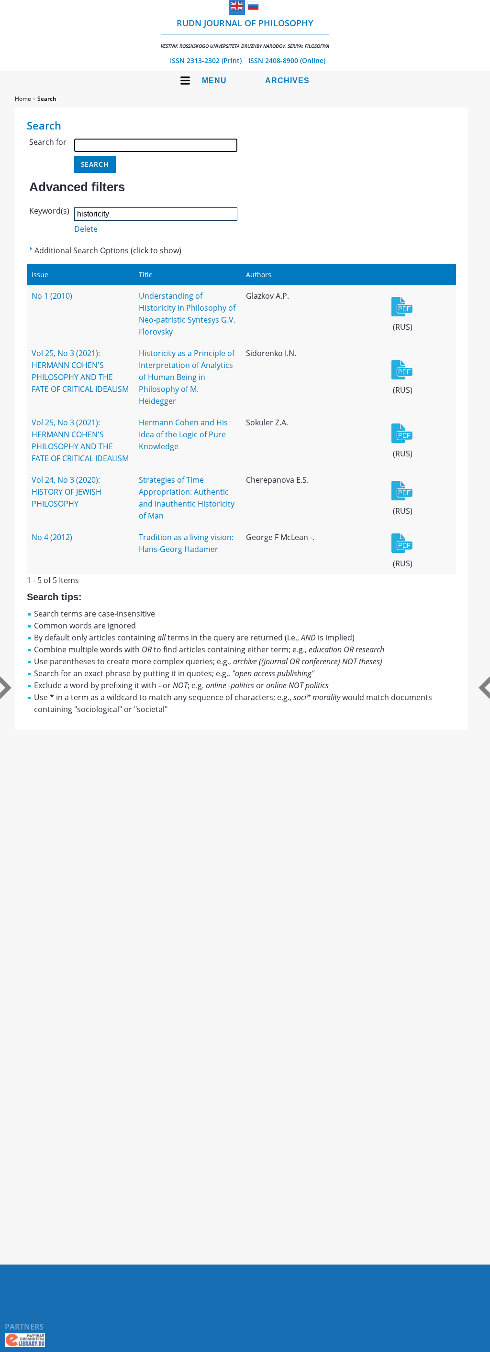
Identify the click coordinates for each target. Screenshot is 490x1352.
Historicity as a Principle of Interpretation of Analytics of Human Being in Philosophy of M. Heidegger (186, 377)
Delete (86, 229)
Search (46, 99)
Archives (287, 80)
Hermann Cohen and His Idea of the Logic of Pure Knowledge (183, 434)
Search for (48, 142)
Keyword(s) (49, 211)
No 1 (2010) (52, 296)
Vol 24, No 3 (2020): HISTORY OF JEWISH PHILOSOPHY (66, 492)
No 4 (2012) (52, 537)
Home (23, 99)
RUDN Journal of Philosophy (245, 33)
